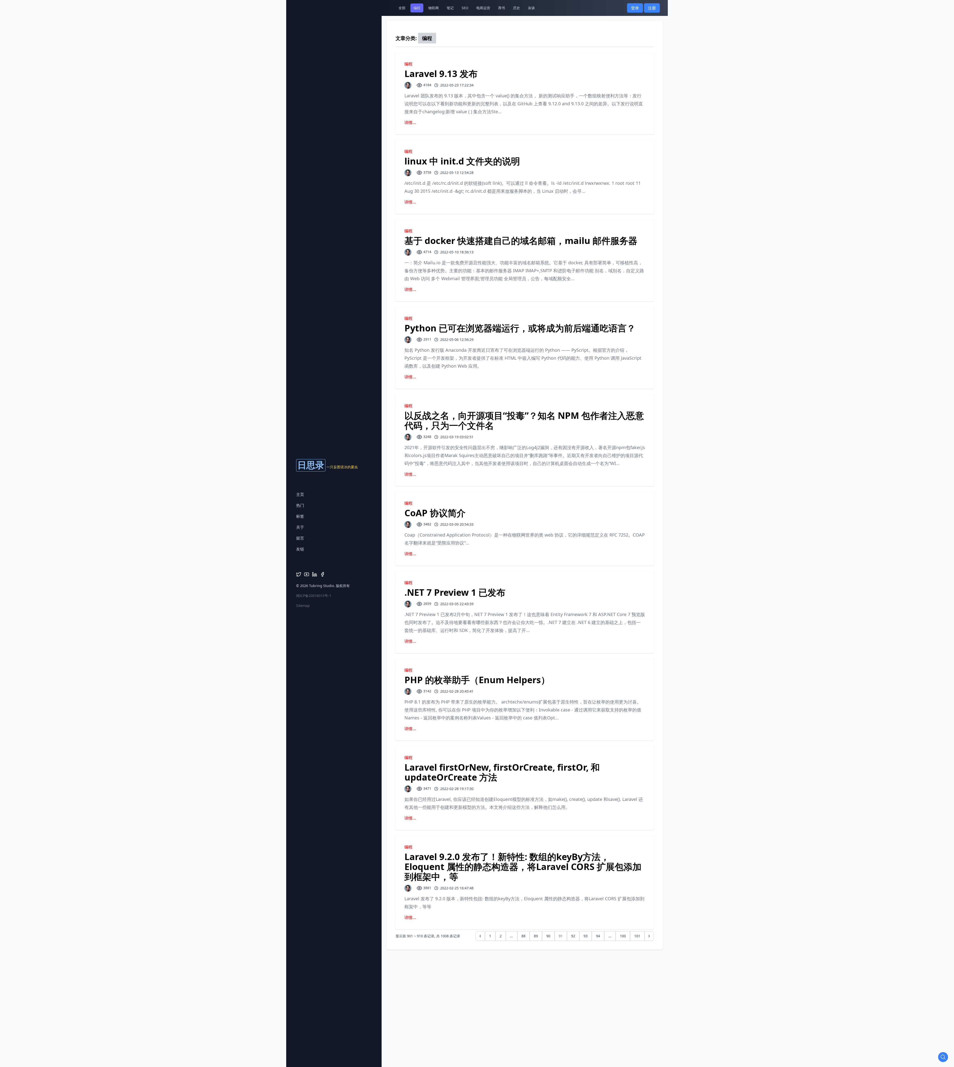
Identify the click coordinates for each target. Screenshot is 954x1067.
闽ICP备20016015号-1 (313, 595)
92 (573, 936)
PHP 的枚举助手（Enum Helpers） (477, 680)
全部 (401, 7)
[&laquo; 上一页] (480, 936)
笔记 (450, 7)
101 (637, 936)
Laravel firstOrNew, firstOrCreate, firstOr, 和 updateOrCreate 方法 (502, 772)
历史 (516, 7)
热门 (300, 505)
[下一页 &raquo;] (649, 936)
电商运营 (483, 7)
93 (586, 936)
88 (523, 936)
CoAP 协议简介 (435, 513)
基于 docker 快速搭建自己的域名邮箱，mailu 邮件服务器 (520, 241)
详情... (410, 122)
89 (536, 936)
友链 (300, 549)
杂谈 (531, 7)
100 (623, 936)
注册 (652, 8)
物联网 (433, 7)
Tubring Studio (321, 585)
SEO (465, 7)
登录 (635, 8)
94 (598, 936)
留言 (300, 538)
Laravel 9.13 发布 (440, 74)
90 (548, 936)
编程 (416, 7)
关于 (300, 527)
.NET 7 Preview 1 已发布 (454, 592)
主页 (300, 494)
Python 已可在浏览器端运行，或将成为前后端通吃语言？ (520, 328)
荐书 (501, 7)
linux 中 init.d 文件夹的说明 (462, 161)
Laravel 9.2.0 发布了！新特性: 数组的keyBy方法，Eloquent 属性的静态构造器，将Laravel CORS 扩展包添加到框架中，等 (522, 867)
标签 (300, 516)
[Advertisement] (477, 961)
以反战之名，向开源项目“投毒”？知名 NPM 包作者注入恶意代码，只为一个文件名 (524, 420)
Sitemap (303, 605)
